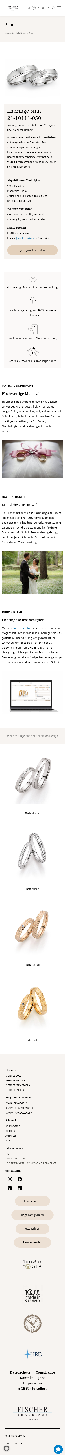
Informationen (14, 1148)
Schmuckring (12, 1126)
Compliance (45, 1372)
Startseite (9, 33)
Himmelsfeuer (32, 964)
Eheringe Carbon (14, 1090)
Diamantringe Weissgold (19, 1108)
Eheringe (10, 1070)
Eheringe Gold (13, 1076)
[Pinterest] (9, 1187)
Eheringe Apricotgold (17, 1085)
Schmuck (10, 1120)
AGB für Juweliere (32, 1389)
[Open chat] (58, 1449)
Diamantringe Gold (16, 1103)
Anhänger (10, 1136)
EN (15, 1443)
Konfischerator (22, 628)
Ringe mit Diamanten (18, 1097)
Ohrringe (10, 1131)
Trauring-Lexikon (15, 1158)
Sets (7, 1140)
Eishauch (33, 1040)
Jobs (41, 1378)
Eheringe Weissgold (16, 1080)
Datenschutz (20, 1372)
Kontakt (26, 1378)
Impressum (32, 1383)
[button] (6, 1448)
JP (21, 1443)
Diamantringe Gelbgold (18, 1113)
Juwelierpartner (25, 238)
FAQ (7, 1154)
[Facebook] (19, 1178)
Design (53, 736)
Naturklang (32, 889)
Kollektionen (21, 33)
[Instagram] (9, 1178)
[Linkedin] (19, 1187)
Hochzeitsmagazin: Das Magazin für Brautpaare (31, 1163)
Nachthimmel (32, 813)
